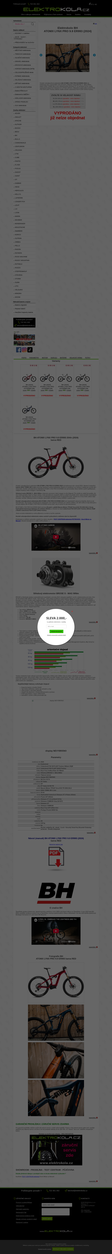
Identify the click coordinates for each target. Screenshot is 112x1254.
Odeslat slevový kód (56, 631)
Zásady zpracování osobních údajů (56, 635)
